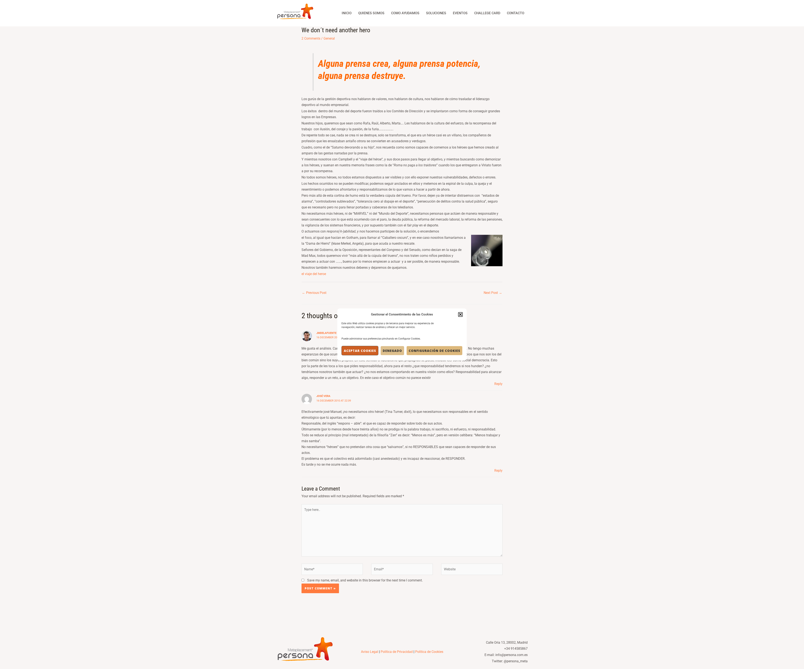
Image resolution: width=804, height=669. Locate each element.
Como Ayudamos (405, 13)
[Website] (471, 570)
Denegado (392, 351)
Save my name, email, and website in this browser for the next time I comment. (365, 580)
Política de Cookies (429, 652)
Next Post (493, 293)
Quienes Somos (371, 13)
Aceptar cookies (360, 351)
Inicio (347, 13)
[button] (460, 314)
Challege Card (487, 13)
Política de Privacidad (397, 652)
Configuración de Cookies (434, 351)
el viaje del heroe (314, 274)
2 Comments (311, 38)
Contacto (515, 13)
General (329, 38)
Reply (498, 384)
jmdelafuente (326, 332)
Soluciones (436, 13)
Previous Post (314, 293)
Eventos (460, 13)
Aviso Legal (369, 652)
